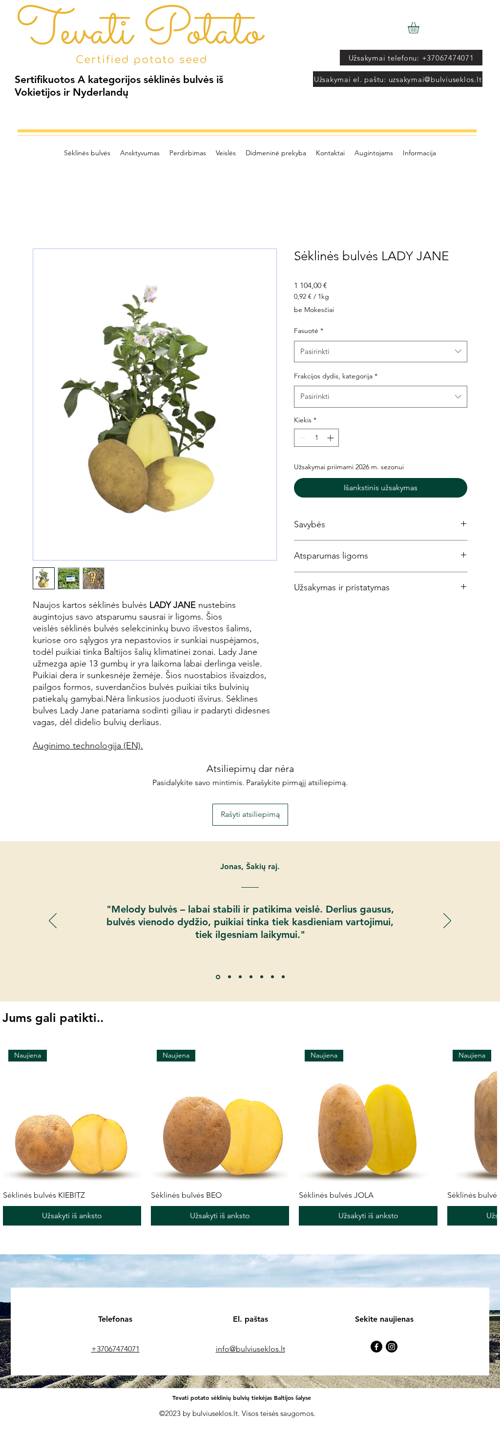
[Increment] (331, 437)
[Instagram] (391, 1346)
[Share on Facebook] (300, 618)
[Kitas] (447, 921)
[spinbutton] (316, 437)
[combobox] (380, 351)
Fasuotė (308, 330)
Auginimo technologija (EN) (87, 745)
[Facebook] (376, 1346)
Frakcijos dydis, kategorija (335, 376)
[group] (249, 1135)
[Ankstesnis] (53, 921)
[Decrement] (301, 437)
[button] (420, 27)
